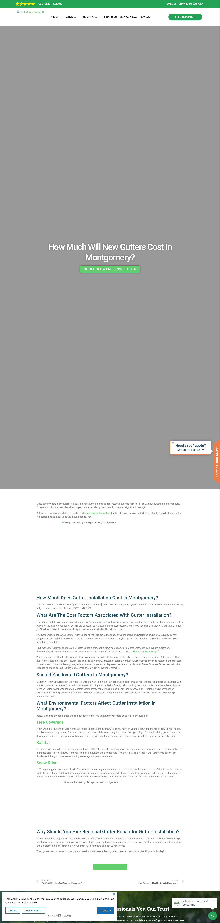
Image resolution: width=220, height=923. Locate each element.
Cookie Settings (34, 910)
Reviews (145, 17)
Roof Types (90, 17)
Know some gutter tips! (146, 651)
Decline (13, 910)
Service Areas (128, 17)
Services (70, 17)
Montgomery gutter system (96, 513)
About (55, 17)
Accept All (105, 910)
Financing (110, 17)
